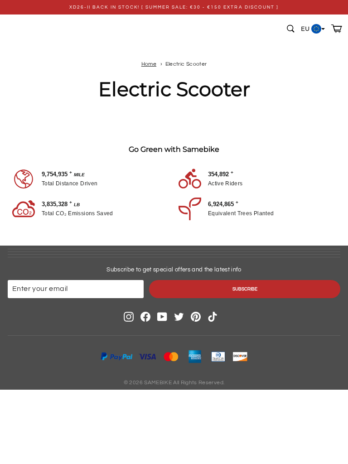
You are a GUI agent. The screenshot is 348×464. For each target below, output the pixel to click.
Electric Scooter (186, 64)
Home (148, 64)
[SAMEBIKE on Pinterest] (196, 317)
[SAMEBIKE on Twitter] (179, 317)
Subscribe (244, 289)
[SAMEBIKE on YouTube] (162, 317)
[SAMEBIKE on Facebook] (145, 317)
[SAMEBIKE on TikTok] (213, 317)
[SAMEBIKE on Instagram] (129, 317)
